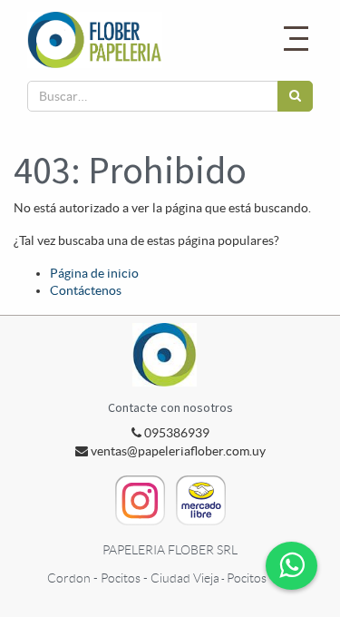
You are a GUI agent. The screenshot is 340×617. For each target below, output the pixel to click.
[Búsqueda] (295, 96)
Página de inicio (94, 273)
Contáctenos (85, 290)
